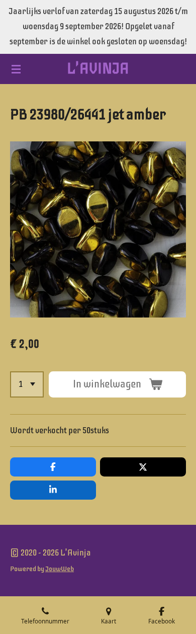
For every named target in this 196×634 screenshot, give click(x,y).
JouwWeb (59, 568)
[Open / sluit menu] (16, 69)
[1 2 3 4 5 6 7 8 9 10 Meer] (27, 384)
